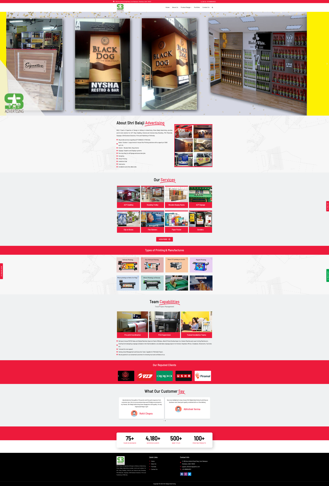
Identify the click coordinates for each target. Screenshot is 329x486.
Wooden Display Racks (176, 205)
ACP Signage (200, 205)
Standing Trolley (152, 205)
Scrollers (200, 229)
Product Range (186, 7)
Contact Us (205, 7)
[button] (2, 64)
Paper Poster (176, 229)
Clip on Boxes (128, 229)
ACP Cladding (128, 205)
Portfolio (197, 7)
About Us (175, 7)
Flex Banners (152, 229)
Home (167, 7)
